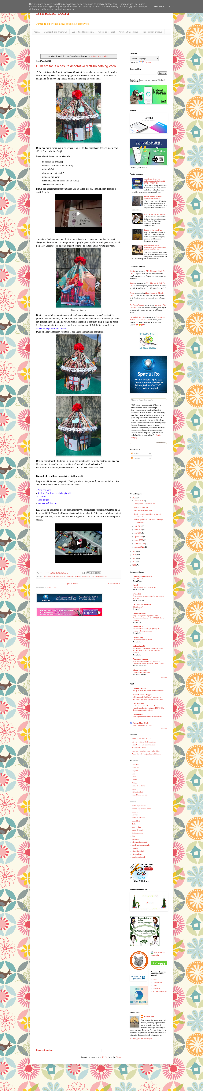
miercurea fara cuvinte (139, 842)
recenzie (135, 848)
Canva (155, 985)
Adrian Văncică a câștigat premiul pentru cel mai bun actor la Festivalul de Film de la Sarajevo (148, 650)
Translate (148, 62)
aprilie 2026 (138, 537)
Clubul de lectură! (106, 32)
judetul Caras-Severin (139, 795)
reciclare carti (89, 576)
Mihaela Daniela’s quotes (142, 400)
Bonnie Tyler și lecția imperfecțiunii (145, 587)
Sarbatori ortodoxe (138, 818)
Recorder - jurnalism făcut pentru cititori (146, 751)
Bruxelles (135, 765)
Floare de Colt (138, 626)
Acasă (37, 32)
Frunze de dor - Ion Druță (153, 230)
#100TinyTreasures (139, 806)
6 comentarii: (75, 573)
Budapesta (135, 768)
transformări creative (139, 857)
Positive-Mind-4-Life (140, 723)
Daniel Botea (138, 714)
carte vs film (136, 827)
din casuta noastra (137, 305)
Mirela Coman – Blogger (142, 695)
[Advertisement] (71, 43)
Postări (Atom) (52, 588)
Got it (172, 7)
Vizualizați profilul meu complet (141, 1038)
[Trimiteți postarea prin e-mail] (83, 573)
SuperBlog (136, 821)
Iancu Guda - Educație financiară (143, 745)
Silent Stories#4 (138, 607)
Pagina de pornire (72, 583)
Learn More (160, 7)
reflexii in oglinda (138, 851)
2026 (134, 498)
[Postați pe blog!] (90, 572)
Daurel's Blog (138, 637)
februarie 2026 (139, 544)
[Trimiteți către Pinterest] (99, 572)
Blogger (118, 1057)
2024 (134, 555)
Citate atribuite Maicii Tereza (142, 640)
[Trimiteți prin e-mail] (87, 572)
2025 (134, 551)
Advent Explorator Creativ (141, 809)
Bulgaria (135, 771)
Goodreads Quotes (160, 442)
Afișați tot (164, 677)
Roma (134, 789)
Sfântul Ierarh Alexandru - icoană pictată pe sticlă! (153, 198)
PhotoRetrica (157, 982)
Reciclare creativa (101, 576)
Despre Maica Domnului (141, 672)
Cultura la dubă (139, 646)
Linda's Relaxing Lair (137, 317)
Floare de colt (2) (139, 613)
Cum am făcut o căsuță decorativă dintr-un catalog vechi (76, 66)
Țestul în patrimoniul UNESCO (143, 725)
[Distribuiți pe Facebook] (96, 572)
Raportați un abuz (44, 1050)
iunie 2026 (138, 530)
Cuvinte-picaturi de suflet (142, 577)
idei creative (79, 576)
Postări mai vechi (114, 583)
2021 (134, 565)
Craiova (134, 812)
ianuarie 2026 (139, 547)
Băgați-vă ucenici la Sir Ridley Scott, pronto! (148, 690)
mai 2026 (137, 533)
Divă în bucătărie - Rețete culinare (144, 742)
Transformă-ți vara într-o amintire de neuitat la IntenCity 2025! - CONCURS (155, 181)
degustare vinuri (137, 833)
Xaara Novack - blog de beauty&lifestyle (146, 754)
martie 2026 (138, 540)
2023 (134, 558)
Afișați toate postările (99, 56)
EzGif (155, 979)
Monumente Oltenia (139, 748)
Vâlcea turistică (137, 792)
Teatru (134, 824)
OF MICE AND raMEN (142, 605)
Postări (136, 454)
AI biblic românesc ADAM (141, 739)
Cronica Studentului (128, 32)
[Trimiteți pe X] (93, 572)
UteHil (104, 1057)
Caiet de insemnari (140, 688)
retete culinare (137, 854)
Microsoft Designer (160, 991)
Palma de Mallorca (138, 786)
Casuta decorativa (49, 576)
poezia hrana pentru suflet (141, 845)
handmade (70, 576)
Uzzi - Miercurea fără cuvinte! (154, 214)
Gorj (133, 774)
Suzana (132, 283)
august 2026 (139, 501)
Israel (134, 777)
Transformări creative (152, 32)
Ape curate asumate (140, 659)
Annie (132, 293)
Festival (134, 815)
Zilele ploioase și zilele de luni (144, 504)
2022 (134, 562)
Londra (134, 780)
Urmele (135, 585)
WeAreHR (137, 594)
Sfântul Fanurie (138, 579)
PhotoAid (156, 988)
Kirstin (132, 271)
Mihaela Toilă (149, 1016)
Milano (134, 783)
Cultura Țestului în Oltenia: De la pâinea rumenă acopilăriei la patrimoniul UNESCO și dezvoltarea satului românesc (148, 708)
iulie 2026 (138, 526)
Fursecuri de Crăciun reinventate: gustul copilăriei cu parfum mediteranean (155, 248)
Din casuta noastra (140, 670)
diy (65, 576)
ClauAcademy (138, 704)
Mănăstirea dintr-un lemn (143, 511)
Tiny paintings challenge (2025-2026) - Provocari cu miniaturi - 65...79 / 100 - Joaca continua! (148, 618)
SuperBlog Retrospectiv (83, 32)
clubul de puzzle (137, 830)
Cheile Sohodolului (141, 507)
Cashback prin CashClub (55, 32)
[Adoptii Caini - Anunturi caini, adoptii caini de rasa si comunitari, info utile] (159, 955)
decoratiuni (59, 576)
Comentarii (137, 458)
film (133, 836)
